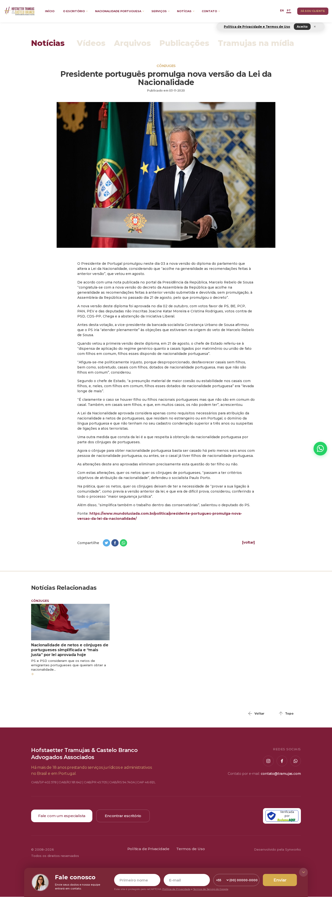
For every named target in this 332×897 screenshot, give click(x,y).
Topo (289, 713)
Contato (209, 11)
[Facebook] (282, 761)
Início (49, 11)
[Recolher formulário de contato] (303, 872)
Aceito (302, 26)
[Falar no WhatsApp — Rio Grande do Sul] (320, 448)
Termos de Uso (190, 849)
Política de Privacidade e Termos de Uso (257, 26)
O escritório (74, 11)
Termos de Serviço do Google (210, 889)
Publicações (184, 43)
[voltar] (248, 542)
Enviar (280, 880)
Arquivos (132, 43)
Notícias (184, 11)
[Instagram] (268, 761)
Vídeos (91, 43)
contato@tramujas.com (281, 773)
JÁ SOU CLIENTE (313, 11)
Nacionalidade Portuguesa (118, 11)
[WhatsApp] (295, 761)
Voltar (259, 713)
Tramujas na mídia (256, 43)
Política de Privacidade (148, 849)
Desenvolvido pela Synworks (277, 849)
